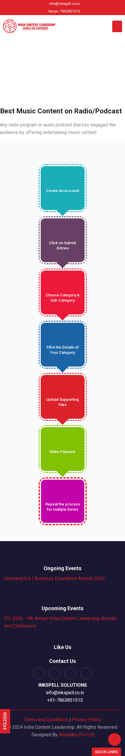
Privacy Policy (86, 719)
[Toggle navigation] (117, 26)
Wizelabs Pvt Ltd (76, 734)
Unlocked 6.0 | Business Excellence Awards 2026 (54, 578)
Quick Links (106, 752)
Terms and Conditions (46, 719)
